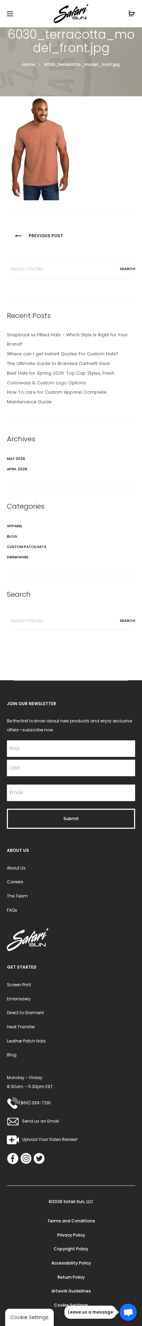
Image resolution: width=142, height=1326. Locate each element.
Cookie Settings (71, 1305)
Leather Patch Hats (26, 1041)
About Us (16, 868)
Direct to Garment (25, 1013)
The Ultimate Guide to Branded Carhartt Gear (58, 363)
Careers (15, 882)
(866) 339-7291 (35, 1103)
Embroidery (19, 999)
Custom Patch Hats (27, 546)
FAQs (12, 910)
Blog (12, 536)
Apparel (14, 526)
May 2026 (16, 458)
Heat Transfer (21, 1027)
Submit (71, 818)
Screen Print (19, 985)
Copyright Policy (71, 1249)
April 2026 (17, 469)
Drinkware (17, 557)
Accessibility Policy (71, 1263)
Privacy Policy (71, 1235)
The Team (17, 896)
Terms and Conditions (71, 1221)
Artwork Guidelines (71, 1291)
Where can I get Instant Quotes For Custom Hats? (62, 353)
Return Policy (71, 1277)
